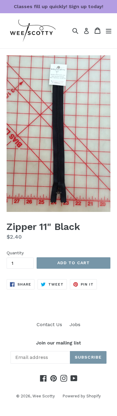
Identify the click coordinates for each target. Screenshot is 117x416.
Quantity (15, 252)
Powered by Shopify (81, 396)
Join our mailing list (58, 343)
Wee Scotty (43, 396)
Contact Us (49, 324)
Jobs (75, 324)
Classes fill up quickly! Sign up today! (58, 6)
